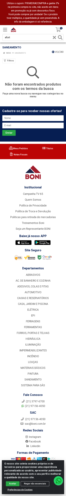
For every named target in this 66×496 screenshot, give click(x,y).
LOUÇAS (33, 362)
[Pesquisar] (60, 37)
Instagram (35, 436)
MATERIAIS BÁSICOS (33, 367)
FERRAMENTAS (33, 327)
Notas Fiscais (20, 154)
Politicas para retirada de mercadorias (33, 217)
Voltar (59, 52)
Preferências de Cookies (20, 490)
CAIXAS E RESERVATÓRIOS (33, 298)
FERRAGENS (33, 321)
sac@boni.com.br (35, 423)
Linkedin (35, 446)
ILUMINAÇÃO (33, 344)
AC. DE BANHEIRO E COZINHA (33, 280)
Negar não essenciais (35, 483)
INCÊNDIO (33, 356)
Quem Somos (33, 199)
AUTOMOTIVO (33, 292)
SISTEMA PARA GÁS (33, 385)
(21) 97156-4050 (35, 406)
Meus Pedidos (20, 148)
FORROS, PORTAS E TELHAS (33, 333)
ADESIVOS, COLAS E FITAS (33, 286)
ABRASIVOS (33, 274)
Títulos (49, 148)
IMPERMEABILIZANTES (33, 350)
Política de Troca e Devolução (33, 211)
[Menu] (5, 29)
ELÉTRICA (33, 309)
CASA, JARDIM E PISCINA (33, 303)
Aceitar (12, 483)
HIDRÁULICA (33, 338)
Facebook (35, 441)
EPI (33, 315)
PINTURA (33, 373)
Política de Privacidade (33, 205)
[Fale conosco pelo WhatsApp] (58, 480)
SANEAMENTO (33, 379)
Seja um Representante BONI (33, 228)
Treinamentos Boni (33, 223)
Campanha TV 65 (33, 193)
